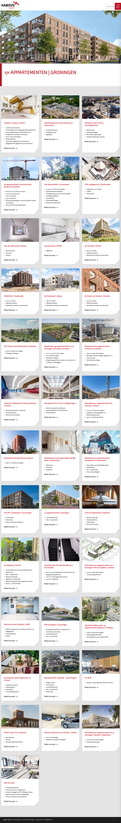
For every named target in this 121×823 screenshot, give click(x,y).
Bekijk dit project (10, 148)
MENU (117, 7)
